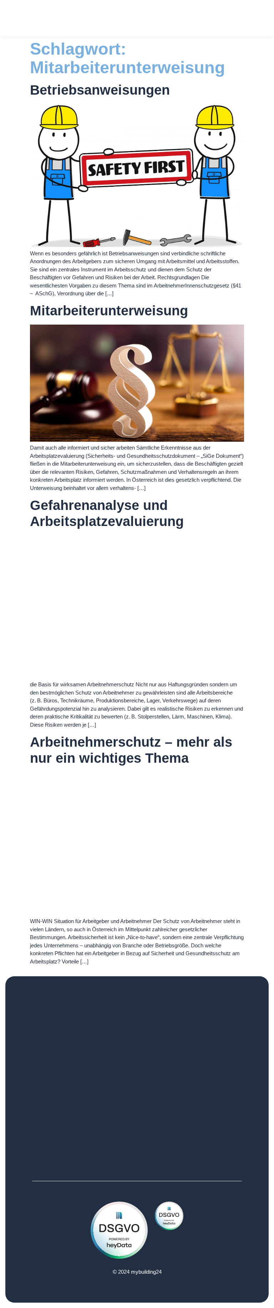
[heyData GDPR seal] (119, 1257)
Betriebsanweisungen (100, 89)
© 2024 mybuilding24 (137, 1272)
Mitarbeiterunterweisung (109, 310)
